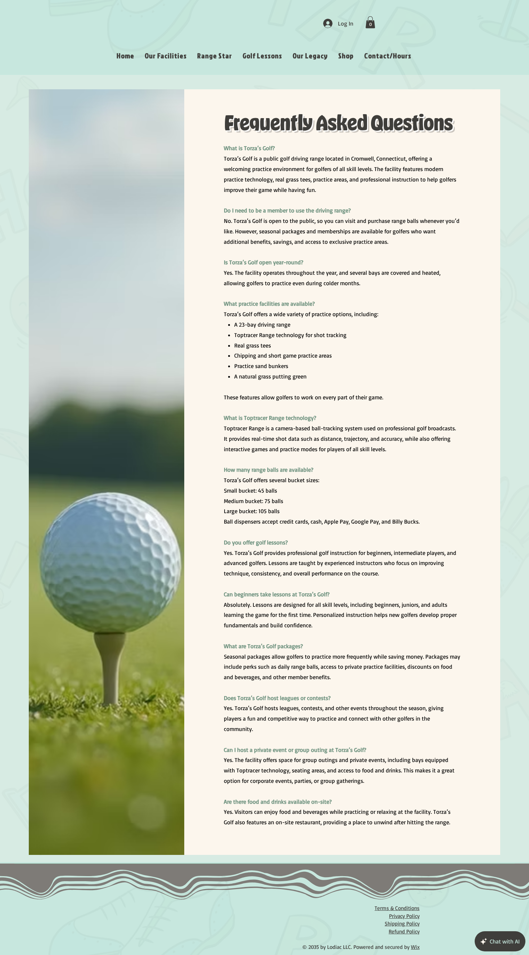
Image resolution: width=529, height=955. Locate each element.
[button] (370, 22)
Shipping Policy (402, 923)
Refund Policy (404, 931)
